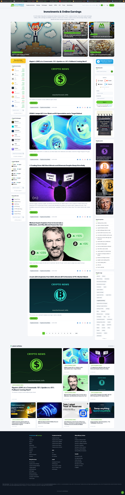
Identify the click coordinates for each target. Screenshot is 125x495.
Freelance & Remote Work (80, 439)
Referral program (32, 454)
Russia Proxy (17, 199)
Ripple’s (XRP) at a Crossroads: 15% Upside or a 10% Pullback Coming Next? (58, 61)
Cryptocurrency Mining (57, 443)
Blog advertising (18, 61)
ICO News (54, 454)
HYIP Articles (54, 469)
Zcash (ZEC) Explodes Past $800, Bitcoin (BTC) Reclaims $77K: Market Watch (58, 277)
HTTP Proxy (17, 206)
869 (76, 333)
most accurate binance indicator (104, 246)
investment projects (100, 319)
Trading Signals (32, 467)
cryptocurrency (101, 300)
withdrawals (99, 335)
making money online (102, 223)
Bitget (16, 125)
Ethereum (103, 311)
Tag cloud (31, 439)
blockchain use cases (101, 284)
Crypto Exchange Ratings (34, 465)
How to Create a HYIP (56, 467)
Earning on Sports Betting (80, 448)
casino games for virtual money (104, 251)
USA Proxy (16, 204)
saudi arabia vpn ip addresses (103, 241)
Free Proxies (32, 478)
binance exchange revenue (103, 257)
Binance (17, 121)
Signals (50, 5)
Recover (109, 106)
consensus (99, 286)
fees (105, 316)
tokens (98, 330)
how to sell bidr (100, 267)
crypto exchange (100, 292)
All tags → (105, 338)
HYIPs (55, 5)
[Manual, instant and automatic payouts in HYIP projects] (75, 30)
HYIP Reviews (55, 463)
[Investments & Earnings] (17, 5)
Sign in (111, 5)
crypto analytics (100, 289)
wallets (105, 333)
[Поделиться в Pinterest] (85, 107)
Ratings (38, 5)
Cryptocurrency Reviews (57, 439)
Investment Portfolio (33, 474)
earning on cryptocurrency (102, 306)
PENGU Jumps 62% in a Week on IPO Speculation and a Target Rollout (55, 113)
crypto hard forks (100, 294)
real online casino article (102, 248)
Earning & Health (78, 461)
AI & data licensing (78, 458)
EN (101, 5)
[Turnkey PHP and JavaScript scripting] (101, 30)
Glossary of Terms (79, 465)
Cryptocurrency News (45, 107)
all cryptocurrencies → (18, 113)
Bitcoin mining (99, 278)
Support (31, 450)
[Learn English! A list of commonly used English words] (104, 124)
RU (99, 5)
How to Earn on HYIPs (56, 465)
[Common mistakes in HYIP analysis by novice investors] (75, 48)
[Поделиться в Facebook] (78, 107)
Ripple (98, 327)
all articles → (111, 346)
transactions (99, 333)
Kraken (16, 148)
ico (108, 316)
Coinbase (17, 130)
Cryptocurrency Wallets (57, 441)
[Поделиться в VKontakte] (87, 107)
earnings (107, 308)
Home (30, 437)
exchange (107, 314)
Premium (31, 456)
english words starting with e (103, 260)
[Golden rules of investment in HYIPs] (101, 48)
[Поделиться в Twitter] (80, 107)
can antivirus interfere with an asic (104, 235)
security (103, 327)
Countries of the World (34, 476)
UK (104, 5)
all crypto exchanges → (18, 156)
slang (109, 327)
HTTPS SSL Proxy (18, 208)
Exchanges (44, 5)
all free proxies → (18, 220)
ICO (60, 5)
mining (98, 324)
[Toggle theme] (107, 5)
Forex (63, 5)
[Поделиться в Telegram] (90, 107)
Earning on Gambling (79, 445)
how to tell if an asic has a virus (104, 232)
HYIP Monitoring (32, 469)
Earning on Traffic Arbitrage (80, 441)
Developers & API (78, 456)
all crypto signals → (18, 190)
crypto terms (108, 294)
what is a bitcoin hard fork (103, 225)
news (103, 324)
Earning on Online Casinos (80, 447)
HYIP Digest (31, 471)
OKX (16, 143)
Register (110, 104)
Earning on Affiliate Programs (81, 443)
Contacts (31, 448)
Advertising (69, 5)
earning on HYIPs (100, 308)
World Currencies (33, 473)
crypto (105, 286)
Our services (32, 461)
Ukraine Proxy (17, 201)
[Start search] (112, 71)
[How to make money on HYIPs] (36, 39)
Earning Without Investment (80, 450)
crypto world (99, 297)
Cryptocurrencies (30, 5)
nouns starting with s (101, 262)
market (109, 322)
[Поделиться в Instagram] (82, 107)
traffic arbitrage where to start (103, 230)
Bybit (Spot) (17, 139)
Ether (98, 311)
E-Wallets (77, 467)
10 (70, 333)
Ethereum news (100, 314)
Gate (16, 134)
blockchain (107, 278)
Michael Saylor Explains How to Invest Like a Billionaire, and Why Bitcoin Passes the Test (46, 224)
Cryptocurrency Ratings (34, 463)
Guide (30, 452)
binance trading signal (102, 243)
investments (109, 319)
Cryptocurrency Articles (57, 447)
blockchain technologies (101, 281)
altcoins (98, 276)
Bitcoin (103, 276)
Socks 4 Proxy (17, 211)
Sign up (30, 441)
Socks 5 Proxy (17, 213)
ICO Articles (54, 456)
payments (109, 324)
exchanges (99, 316)
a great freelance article (102, 227)
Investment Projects (56, 462)
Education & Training (79, 463)
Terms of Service (32, 447)
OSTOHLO (65, 491)
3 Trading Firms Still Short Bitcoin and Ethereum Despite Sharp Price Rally (57, 165)
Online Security (78, 460)
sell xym (99, 264)
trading (103, 330)
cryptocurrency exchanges (102, 303)
